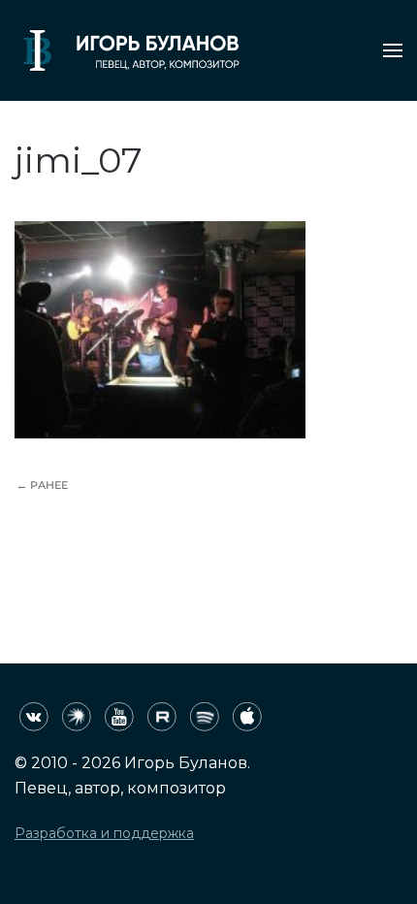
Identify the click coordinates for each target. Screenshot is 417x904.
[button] (392, 50)
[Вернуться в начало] (127, 50)
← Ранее (42, 485)
